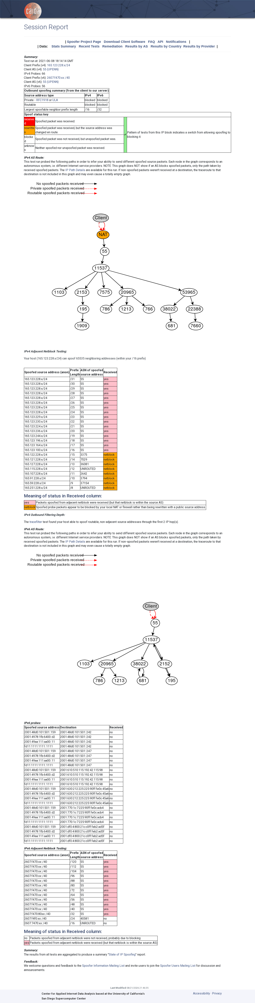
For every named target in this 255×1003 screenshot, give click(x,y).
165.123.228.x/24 (58, 65)
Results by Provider (199, 46)
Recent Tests (89, 46)
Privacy (217, 993)
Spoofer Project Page (84, 42)
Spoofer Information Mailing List (103, 965)
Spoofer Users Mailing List (177, 965)
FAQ (151, 42)
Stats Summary (64, 46)
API (160, 42)
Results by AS (136, 46)
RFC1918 (42, 100)
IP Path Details (75, 170)
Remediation (112, 46)
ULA (55, 100)
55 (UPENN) (51, 69)
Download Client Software (124, 42)
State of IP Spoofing (122, 954)
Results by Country (166, 46)
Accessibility (201, 993)
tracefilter (35, 522)
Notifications (176, 42)
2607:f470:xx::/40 (58, 77)
